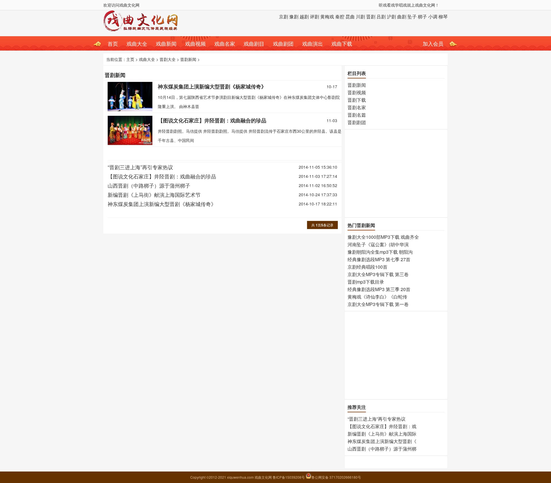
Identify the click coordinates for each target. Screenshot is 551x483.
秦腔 (339, 16)
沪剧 (391, 16)
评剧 (314, 16)
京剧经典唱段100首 (367, 266)
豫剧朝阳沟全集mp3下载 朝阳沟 (380, 252)
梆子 (422, 16)
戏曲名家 (224, 43)
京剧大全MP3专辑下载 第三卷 (378, 274)
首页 (113, 43)
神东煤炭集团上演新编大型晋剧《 (382, 441)
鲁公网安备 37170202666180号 (336, 477)
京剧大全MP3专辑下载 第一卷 (378, 304)
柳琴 (443, 16)
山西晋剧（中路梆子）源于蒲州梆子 (149, 185)
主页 (130, 59)
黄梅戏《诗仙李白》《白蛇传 (377, 296)
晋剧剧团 (357, 122)
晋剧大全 (168, 59)
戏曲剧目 (254, 43)
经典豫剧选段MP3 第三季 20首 (379, 289)
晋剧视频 (357, 92)
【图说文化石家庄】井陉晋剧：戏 (382, 426)
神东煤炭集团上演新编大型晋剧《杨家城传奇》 (212, 86)
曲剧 (401, 16)
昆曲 (350, 16)
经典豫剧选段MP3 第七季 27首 (379, 259)
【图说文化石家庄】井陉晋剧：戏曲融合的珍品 (212, 120)
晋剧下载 (357, 100)
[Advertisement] (396, 172)
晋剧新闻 (188, 59)
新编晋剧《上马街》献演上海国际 (382, 433)
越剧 (304, 16)
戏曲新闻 (166, 43)
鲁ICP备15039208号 (289, 477)
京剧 (283, 16)
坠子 (412, 16)
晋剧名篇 (357, 114)
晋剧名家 (357, 107)
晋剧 (370, 16)
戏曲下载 (341, 43)
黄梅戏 (327, 16)
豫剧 (293, 16)
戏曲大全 (137, 43)
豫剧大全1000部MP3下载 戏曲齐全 (383, 237)
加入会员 (433, 43)
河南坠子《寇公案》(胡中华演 (378, 244)
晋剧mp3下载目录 (366, 281)
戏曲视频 (195, 43)
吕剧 (381, 16)
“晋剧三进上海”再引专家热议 (140, 167)
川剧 (360, 16)
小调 (432, 16)
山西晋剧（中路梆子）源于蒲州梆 (382, 448)
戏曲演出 (312, 43)
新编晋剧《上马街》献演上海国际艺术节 (154, 194)
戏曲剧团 (283, 43)
